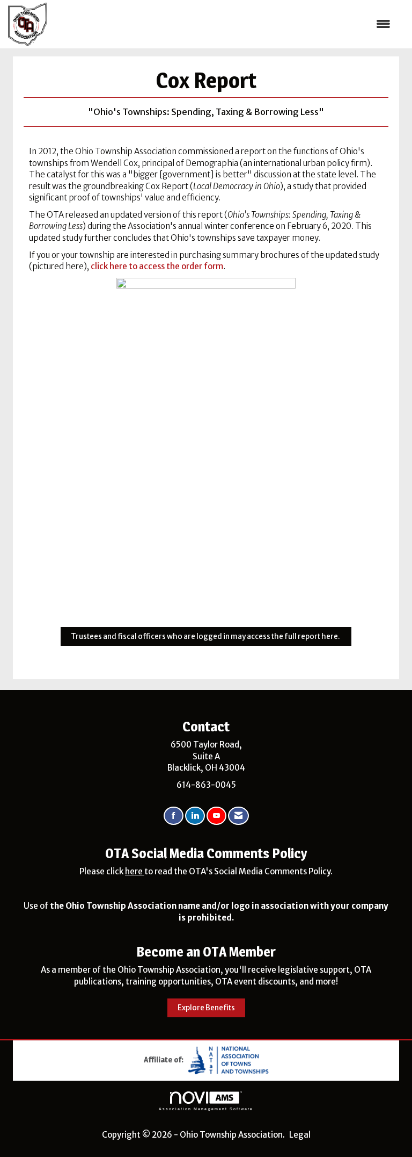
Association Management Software (206, 1109)
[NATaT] (228, 1059)
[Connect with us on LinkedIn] (195, 816)
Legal (300, 1135)
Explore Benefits (206, 1007)
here (134, 871)
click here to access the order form (157, 266)
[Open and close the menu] (224, 24)
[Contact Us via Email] (238, 816)
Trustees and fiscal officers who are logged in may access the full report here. (206, 636)
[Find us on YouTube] (216, 816)
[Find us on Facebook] (173, 816)
